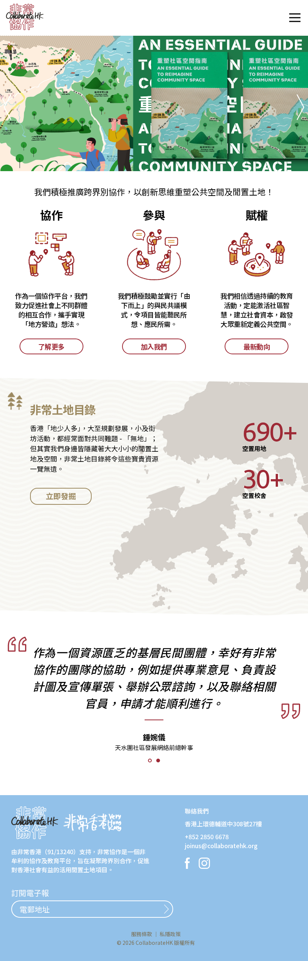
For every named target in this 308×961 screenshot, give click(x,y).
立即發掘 (61, 495)
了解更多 (51, 346)
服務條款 (141, 934)
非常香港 (29, 851)
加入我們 (154, 346)
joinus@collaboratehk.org (221, 845)
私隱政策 (170, 934)
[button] (294, 17)
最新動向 (256, 346)
